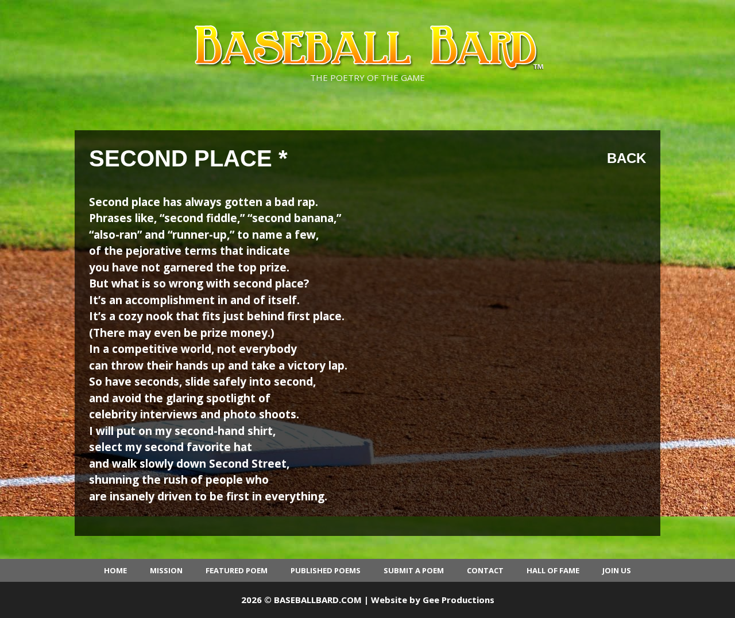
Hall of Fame (553, 570)
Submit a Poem (414, 570)
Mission (166, 570)
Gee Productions (458, 599)
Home (115, 570)
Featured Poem (237, 570)
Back (626, 158)
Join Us (616, 570)
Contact (485, 570)
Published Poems (326, 570)
